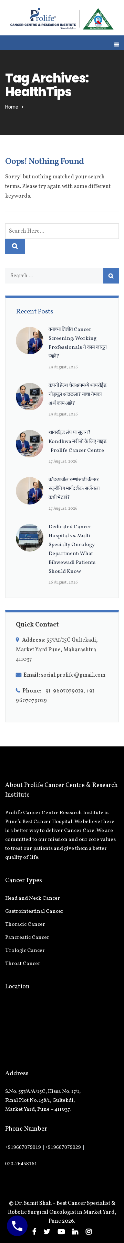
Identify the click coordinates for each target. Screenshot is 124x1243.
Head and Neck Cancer (32, 898)
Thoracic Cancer (25, 924)
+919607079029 (63, 1147)
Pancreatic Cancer (27, 937)
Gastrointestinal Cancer (34, 911)
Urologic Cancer (25, 950)
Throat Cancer (22, 963)
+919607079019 (23, 1147)
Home (11, 107)
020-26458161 (21, 1163)
